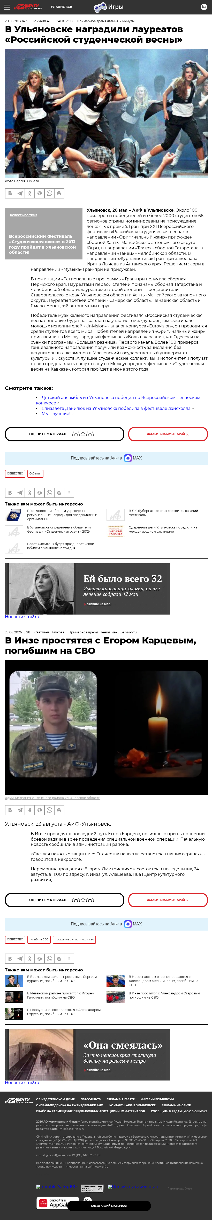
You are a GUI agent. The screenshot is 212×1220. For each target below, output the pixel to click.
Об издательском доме (55, 1099)
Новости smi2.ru (22, 616)
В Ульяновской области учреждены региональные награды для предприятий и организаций (62, 515)
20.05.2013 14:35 (17, 21)
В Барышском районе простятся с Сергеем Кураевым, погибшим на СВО (62, 979)
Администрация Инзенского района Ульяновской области (52, 798)
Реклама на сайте (176, 1105)
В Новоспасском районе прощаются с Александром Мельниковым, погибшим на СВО (163, 981)
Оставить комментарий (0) (168, 434)
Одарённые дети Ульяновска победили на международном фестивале (163, 529)
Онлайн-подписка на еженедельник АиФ (69, 1105)
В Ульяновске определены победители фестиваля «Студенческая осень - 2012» (59, 529)
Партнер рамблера (180, 1188)
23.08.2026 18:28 (17, 632)
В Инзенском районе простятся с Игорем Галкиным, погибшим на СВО (60, 995)
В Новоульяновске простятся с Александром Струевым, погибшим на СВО (64, 1012)
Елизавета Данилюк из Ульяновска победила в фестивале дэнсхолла (116, 408)
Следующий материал (109, 1206)
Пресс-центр (91, 1099)
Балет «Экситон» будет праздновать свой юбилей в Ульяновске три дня (60, 546)
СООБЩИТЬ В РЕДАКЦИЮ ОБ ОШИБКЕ (179, 1111)
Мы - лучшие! (56, 413)
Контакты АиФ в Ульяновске (132, 1105)
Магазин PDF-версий (157, 1099)
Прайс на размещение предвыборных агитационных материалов (90, 1111)
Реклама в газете (121, 1099)
